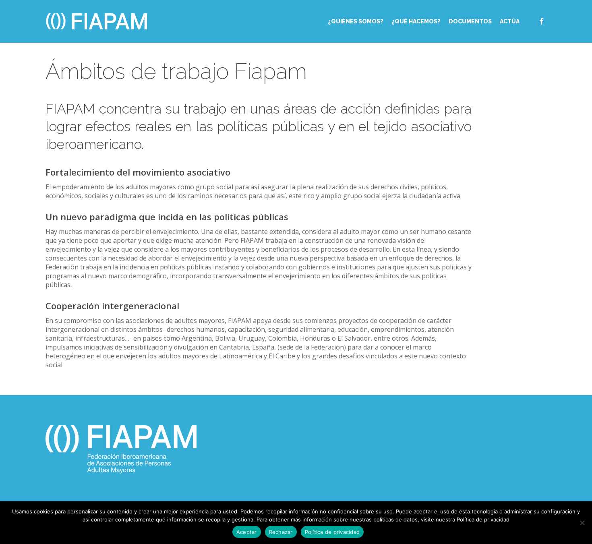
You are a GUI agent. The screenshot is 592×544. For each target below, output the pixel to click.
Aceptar (246, 532)
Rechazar (281, 532)
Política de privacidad (332, 532)
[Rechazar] (582, 523)
